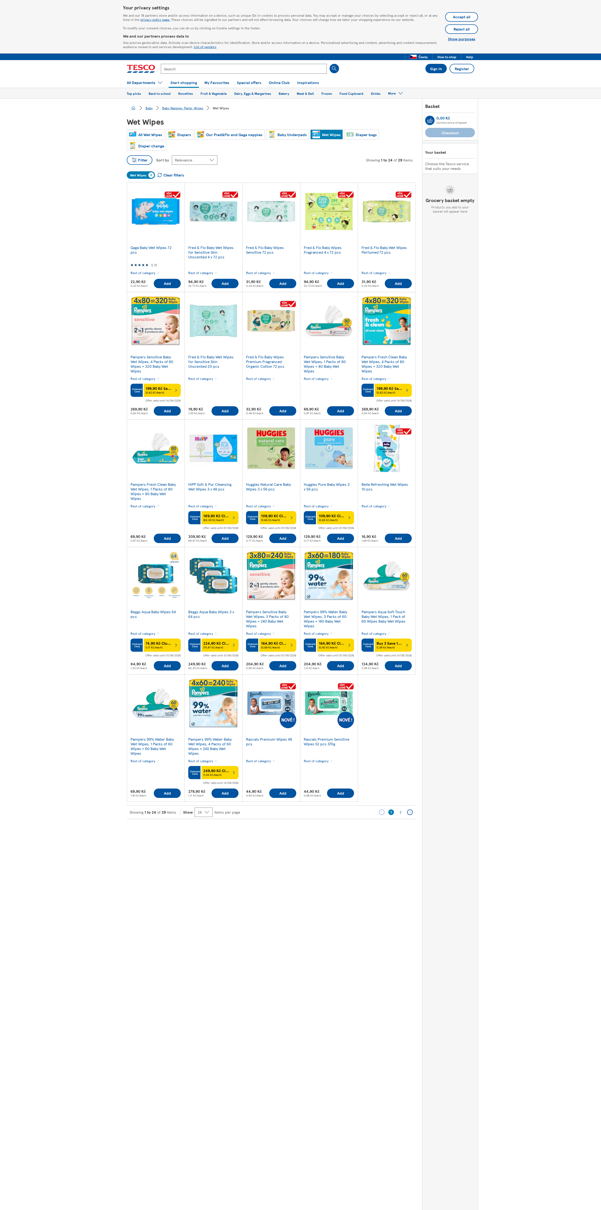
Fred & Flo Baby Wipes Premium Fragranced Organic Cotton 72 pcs (265, 361)
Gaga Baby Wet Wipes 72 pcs (151, 250)
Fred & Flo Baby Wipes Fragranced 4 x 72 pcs (323, 250)
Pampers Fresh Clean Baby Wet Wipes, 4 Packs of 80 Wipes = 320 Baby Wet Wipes (384, 364)
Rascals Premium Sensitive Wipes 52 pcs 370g (326, 741)
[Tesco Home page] (141, 69)
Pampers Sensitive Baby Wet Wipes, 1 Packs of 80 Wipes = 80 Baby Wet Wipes (325, 364)
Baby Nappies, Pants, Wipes (182, 108)
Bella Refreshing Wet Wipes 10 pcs (385, 487)
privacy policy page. (155, 19)
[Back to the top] (303, 831)
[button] (418, 57)
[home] (133, 108)
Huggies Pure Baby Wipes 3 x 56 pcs (327, 487)
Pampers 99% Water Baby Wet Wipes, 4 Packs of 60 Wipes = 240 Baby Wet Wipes (210, 746)
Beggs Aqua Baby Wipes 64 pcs (153, 614)
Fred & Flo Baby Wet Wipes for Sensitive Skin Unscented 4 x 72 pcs (211, 252)
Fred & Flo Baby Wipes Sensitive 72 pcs (265, 250)
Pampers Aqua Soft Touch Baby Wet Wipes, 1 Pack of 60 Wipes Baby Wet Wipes (383, 616)
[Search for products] (334, 68)
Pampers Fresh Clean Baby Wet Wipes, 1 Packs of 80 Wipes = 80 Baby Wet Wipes (153, 491)
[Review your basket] (430, 120)
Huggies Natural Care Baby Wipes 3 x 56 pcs (268, 487)
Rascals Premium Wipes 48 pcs (269, 741)
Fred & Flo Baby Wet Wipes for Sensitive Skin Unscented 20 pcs (211, 361)
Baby (149, 108)
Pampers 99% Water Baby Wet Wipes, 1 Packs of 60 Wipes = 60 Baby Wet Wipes (152, 746)
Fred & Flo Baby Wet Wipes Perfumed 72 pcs (384, 250)
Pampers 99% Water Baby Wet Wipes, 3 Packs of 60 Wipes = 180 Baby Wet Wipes (325, 618)
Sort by (162, 160)
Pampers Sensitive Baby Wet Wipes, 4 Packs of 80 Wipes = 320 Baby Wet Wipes (152, 364)
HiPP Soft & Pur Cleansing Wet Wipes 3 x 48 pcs (209, 487)
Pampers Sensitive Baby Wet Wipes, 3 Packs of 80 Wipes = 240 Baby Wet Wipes (267, 618)
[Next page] (410, 812)
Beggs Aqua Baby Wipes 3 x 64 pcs (211, 614)
